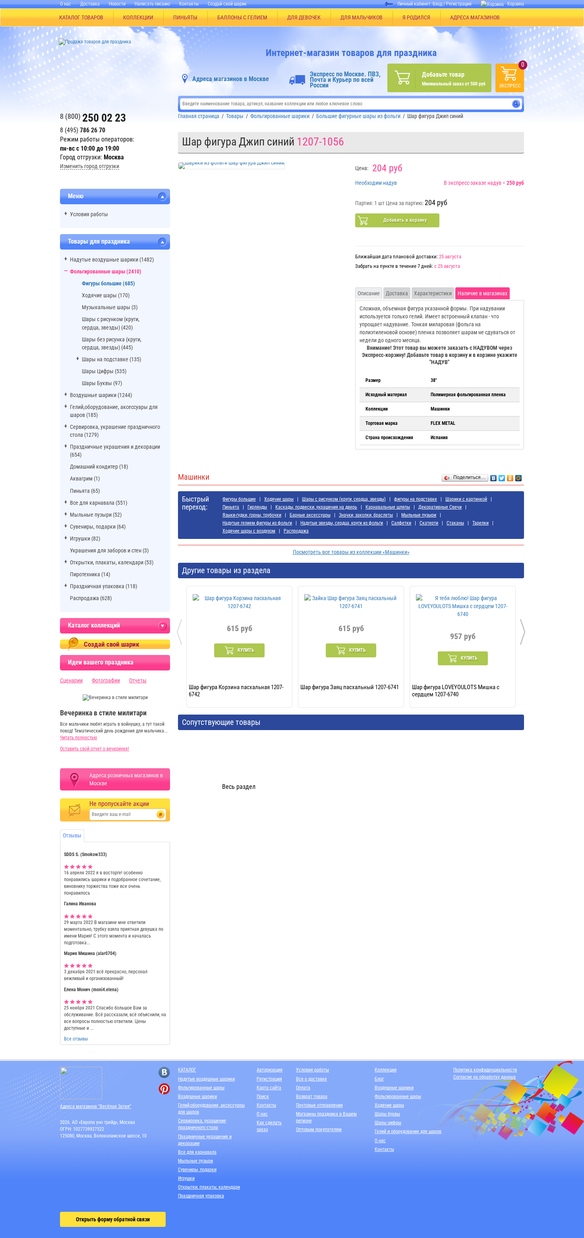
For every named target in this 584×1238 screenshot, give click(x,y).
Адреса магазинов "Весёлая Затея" (95, 1106)
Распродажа (296, 531)
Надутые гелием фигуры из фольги (257, 523)
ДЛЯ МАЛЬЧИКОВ (361, 17)
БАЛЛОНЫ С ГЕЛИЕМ (242, 17)
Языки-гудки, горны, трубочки (251, 515)
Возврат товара (311, 1096)
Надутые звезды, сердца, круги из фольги (341, 523)
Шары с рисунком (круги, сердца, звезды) (344, 499)
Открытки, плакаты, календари (209, 1187)
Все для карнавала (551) (98, 503)
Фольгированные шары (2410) (105, 271)
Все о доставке (311, 1079)
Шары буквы (387, 1114)
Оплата (303, 1088)
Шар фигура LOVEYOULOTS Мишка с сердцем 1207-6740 (455, 690)
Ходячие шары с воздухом (248, 531)
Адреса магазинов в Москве (230, 79)
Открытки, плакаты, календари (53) (111, 562)
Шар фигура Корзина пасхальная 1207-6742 (236, 690)
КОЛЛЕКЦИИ (138, 17)
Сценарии (71, 680)
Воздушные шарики (197, 1096)
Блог (379, 1079)
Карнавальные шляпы (387, 507)
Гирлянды (257, 507)
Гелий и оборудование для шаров (408, 1131)
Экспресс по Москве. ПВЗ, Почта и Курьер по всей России (345, 80)
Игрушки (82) (85, 538)
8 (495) (82, 130)
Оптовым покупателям (319, 1129)
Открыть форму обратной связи (113, 1219)
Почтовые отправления (319, 1105)
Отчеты (138, 680)
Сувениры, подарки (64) (98, 526)
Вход (437, 4)
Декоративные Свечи (440, 507)
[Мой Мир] (518, 476)
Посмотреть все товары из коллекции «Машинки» (351, 552)
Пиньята (230, 507)
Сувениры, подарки (197, 1169)
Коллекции (385, 1070)
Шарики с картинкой (466, 499)
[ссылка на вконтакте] (164, 1072)
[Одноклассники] (510, 476)
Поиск (263, 1096)
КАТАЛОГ (187, 1070)
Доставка (90, 4)
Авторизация (269, 1070)
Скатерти (429, 523)
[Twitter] (502, 476)
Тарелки (480, 523)
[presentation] (179, 632)
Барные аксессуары (310, 515)
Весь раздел (238, 786)
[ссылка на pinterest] (164, 1089)
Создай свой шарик (227, 4)
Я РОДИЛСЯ (416, 17)
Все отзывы (76, 1039)
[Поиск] (516, 104)
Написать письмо (152, 4)
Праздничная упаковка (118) (103, 586)
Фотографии (106, 680)
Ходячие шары (279, 499)
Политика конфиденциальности (485, 1070)
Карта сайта (269, 1088)
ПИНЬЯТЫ (185, 17)
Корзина (515, 4)
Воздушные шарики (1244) (101, 395)
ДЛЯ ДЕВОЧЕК (304, 17)
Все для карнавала (197, 1152)
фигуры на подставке (415, 499)
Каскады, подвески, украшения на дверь (316, 507)
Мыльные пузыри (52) (96, 514)
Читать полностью (78, 737)
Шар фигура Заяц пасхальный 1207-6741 (349, 687)
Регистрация (459, 4)
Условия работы (89, 214)
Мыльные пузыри (418, 515)
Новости (117, 4)
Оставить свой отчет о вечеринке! (94, 749)
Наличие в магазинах (482, 293)
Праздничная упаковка (201, 1196)
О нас (65, 4)
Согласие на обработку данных (484, 1077)
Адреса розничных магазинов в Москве (126, 779)
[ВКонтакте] (493, 476)
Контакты (189, 4)
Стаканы (455, 523)
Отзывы (72, 835)
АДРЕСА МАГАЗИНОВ (475, 17)
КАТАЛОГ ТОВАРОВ (81, 17)
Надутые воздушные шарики (206, 1079)
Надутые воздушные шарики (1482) (112, 259)
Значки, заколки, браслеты (366, 515)
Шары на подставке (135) (111, 359)
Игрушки (186, 1178)
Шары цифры (388, 1123)
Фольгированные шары (201, 1088)
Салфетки (401, 523)
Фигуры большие (239, 499)
